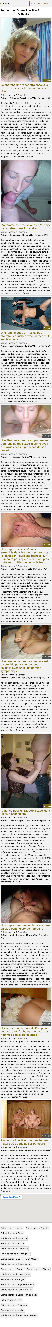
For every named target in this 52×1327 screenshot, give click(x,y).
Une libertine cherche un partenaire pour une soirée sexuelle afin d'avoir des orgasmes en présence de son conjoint (24, 445)
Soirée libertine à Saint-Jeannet (16, 1264)
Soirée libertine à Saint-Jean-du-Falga (19, 1295)
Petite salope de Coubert (13, 1269)
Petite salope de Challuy (38, 1269)
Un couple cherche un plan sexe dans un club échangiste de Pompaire (25, 927)
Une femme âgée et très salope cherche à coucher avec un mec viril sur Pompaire (25, 336)
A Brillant (5, 3)
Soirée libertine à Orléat (12, 1233)
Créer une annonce (40, 3)
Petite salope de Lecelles (13, 1310)
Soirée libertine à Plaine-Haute (15, 1274)
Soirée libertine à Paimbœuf (14, 1305)
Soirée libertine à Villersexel (14, 1248)
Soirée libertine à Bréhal (12, 1243)
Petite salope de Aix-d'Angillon (15, 1253)
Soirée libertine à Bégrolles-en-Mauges (20, 1259)
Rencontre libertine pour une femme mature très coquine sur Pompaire (24, 1142)
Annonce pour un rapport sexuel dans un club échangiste (26, 812)
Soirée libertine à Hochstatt (14, 1238)
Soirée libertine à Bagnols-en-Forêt (18, 1284)
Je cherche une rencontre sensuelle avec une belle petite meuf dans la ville (24, 88)
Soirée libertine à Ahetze (37, 1228)
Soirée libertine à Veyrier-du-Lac (16, 1289)
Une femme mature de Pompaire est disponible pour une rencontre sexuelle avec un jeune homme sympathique (24, 666)
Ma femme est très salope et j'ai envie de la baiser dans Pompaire (26, 226)
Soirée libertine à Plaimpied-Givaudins (19, 1315)
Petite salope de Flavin (11, 1300)
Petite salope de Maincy (12, 1228)
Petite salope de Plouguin (13, 1279)
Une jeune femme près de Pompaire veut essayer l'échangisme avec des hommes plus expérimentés (25, 1031)
